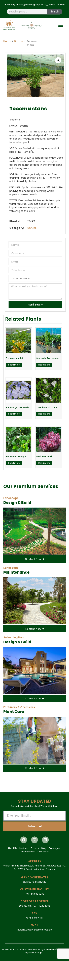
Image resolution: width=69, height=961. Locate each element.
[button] (60, 25)
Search (54, 11)
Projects (35, 848)
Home (7, 41)
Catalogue (54, 848)
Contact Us (43, 851)
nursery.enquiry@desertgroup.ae (34, 929)
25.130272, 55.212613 (34, 881)
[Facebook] (23, 839)
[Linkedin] (45, 839)
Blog (43, 848)
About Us (12, 848)
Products (23, 848)
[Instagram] (34, 839)
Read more (14, 364)
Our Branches (28, 851)
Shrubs (19, 41)
